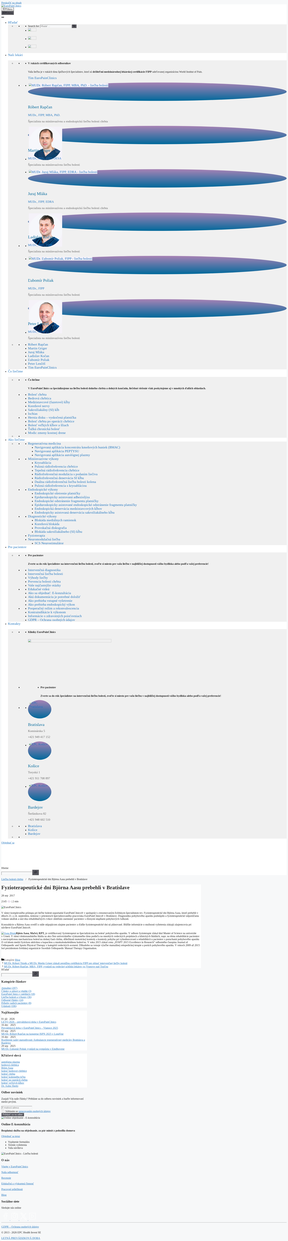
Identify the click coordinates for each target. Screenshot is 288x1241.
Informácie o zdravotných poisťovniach (55, 616)
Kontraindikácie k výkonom (47, 612)
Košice (32, 830)
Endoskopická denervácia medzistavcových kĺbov (68, 508)
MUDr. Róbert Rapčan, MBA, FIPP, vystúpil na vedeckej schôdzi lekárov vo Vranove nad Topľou (56, 966)
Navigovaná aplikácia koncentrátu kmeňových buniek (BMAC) (77, 447)
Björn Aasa (7, 1067)
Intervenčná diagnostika (44, 570)
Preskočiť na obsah (11, 2)
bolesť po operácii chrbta (14, 1079)
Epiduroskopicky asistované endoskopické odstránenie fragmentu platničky (86, 505)
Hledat (4, 868)
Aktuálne (9, 988)
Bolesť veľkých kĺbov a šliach (48, 425)
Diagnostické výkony (42, 516)
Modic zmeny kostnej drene (47, 433)
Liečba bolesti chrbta (12, 879)
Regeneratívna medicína (44, 443)
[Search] (74, 26)
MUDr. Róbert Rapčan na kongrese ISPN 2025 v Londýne (32, 1033)
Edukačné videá (38, 589)
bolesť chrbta (8, 1073)
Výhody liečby (38, 577)
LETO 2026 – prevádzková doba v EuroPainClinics (28, 1021)
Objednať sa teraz (10, 1136)
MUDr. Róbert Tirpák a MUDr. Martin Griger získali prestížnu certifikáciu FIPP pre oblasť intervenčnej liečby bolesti (65, 963)
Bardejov (34, 833)
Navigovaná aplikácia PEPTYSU (57, 451)
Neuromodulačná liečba (44, 539)
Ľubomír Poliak (38, 360)
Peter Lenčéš (36, 363)
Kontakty (14, 623)
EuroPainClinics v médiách (18, 994)
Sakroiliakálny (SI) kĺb (43, 410)
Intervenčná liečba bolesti (45, 574)
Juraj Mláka (36, 352)
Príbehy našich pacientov (16, 1003)
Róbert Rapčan (38, 344)
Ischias (33, 413)
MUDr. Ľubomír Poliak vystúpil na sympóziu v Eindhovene (32, 1048)
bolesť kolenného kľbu (13, 1076)
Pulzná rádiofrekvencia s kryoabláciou (61, 485)
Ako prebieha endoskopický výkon (51, 604)
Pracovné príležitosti (12, 1189)
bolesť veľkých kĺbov (12, 1082)
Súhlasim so (28, 1111)
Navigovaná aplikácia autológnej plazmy (62, 455)
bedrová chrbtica (10, 1064)
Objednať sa (7, 842)
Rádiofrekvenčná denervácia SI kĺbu (59, 478)
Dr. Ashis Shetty (9, 1085)
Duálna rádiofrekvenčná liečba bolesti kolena (65, 482)
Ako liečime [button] (16, 439)
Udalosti (8, 1006)
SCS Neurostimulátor (49, 543)
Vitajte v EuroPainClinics (14, 1166)
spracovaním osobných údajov (35, 1111)
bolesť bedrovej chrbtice (14, 1070)
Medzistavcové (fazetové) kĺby (49, 402)
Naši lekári (15, 55)
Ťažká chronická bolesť (44, 429)
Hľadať (13, 22)
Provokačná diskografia (51, 528)
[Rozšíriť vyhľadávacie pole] (35, 872)
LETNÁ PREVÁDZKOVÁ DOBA (20, 1238)
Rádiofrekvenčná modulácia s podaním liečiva (66, 474)
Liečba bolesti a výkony (16, 997)
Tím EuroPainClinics (42, 78)
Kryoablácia (43, 462)
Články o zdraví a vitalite (16, 991)
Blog (17, 959)
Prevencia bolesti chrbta (44, 581)
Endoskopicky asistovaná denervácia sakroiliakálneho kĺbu (74, 512)
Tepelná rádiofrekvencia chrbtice (57, 470)
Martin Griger (37, 348)
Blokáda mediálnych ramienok (55, 520)
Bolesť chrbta (37, 394)
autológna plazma (10, 1061)
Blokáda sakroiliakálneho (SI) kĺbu (58, 531)
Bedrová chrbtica (39, 398)
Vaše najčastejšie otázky (44, 585)
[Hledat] (35, 974)
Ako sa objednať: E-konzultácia (49, 593)
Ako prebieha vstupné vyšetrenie (50, 600)
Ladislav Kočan (38, 356)
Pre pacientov (17, 547)
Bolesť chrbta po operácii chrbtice (51, 421)
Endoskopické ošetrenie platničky (57, 493)
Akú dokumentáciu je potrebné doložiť (54, 597)
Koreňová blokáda (47, 524)
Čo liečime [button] (15, 371)
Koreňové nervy (39, 406)
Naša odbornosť (9, 1172)
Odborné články (12, 1000)
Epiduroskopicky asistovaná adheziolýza (62, 497)
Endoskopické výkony (43, 489)
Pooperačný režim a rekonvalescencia (53, 608)
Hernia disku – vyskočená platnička (52, 417)
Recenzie (6, 1177)
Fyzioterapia (36, 535)
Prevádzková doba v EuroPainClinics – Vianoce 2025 (29, 1027)
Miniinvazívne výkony (43, 459)
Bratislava (35, 826)
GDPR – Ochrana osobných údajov (51, 620)
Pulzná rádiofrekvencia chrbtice (56, 466)
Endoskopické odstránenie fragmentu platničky (66, 501)
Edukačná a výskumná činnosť (17, 1183)
